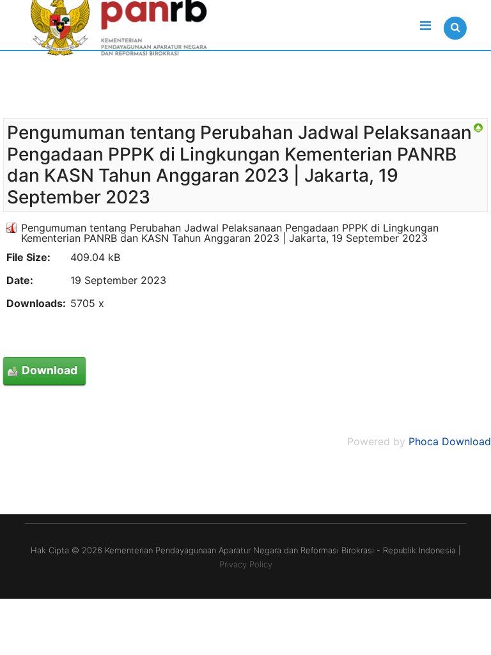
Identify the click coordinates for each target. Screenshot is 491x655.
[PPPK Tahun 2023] (478, 128)
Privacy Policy (245, 564)
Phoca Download (450, 441)
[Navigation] (425, 25)
